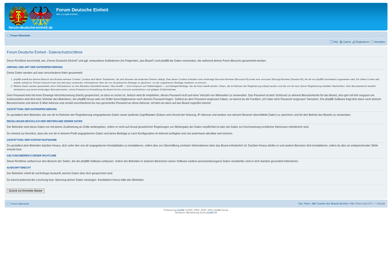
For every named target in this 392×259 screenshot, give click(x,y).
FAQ (335, 41)
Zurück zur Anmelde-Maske (25, 190)
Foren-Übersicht (20, 35)
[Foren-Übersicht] (31, 16)
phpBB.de (211, 212)
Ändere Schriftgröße (382, 35)
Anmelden (379, 41)
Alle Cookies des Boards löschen (330, 203)
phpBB (180, 210)
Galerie (347, 41)
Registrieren (362, 41)
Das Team (304, 203)
